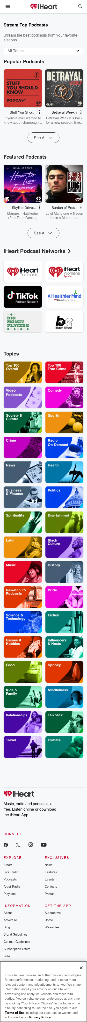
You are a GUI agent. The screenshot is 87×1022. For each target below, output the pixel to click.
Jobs (7, 956)
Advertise (10, 920)
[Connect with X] (18, 844)
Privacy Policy (40, 1017)
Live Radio (11, 872)
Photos (50, 893)
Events (50, 879)
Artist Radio (12, 886)
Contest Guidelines (17, 941)
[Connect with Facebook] (6, 844)
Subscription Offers (17, 948)
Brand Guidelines (16, 934)
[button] (39, 112)
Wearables (52, 927)
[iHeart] (43, 7)
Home (49, 920)
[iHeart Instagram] (31, 844)
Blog (7, 927)
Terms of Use (14, 1012)
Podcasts (10, 879)
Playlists (10, 893)
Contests (51, 886)
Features (51, 872)
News (48, 864)
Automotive (53, 912)
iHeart (8, 864)
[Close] (81, 968)
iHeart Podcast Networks (34, 251)
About (8, 912)
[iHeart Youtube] (44, 844)
